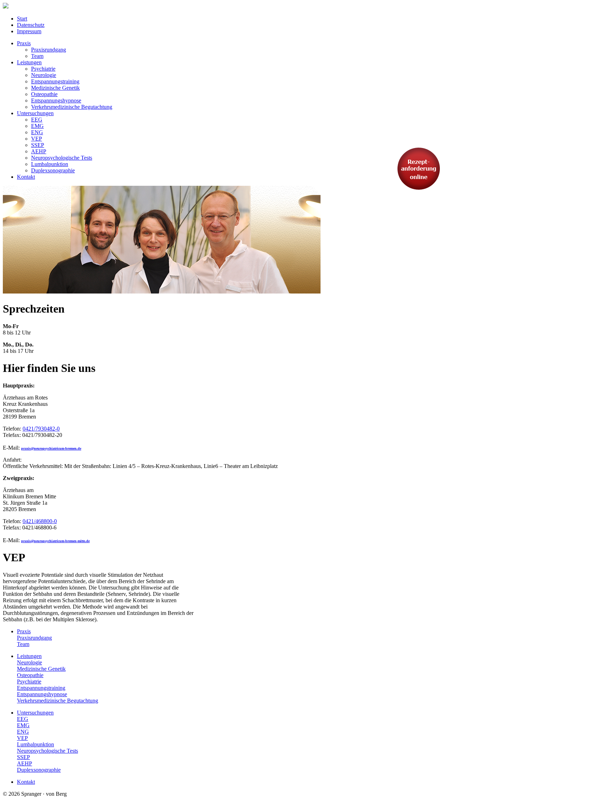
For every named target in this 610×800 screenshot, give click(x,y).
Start (22, 19)
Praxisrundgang (34, 638)
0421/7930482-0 (41, 429)
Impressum (29, 31)
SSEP (23, 757)
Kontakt (26, 782)
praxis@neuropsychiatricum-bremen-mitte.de (55, 541)
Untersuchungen (35, 713)
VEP (22, 738)
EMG (23, 725)
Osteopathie (30, 675)
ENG (23, 732)
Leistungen (29, 656)
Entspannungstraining (41, 688)
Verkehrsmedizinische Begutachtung (57, 701)
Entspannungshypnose (42, 694)
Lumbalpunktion (35, 744)
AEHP (24, 763)
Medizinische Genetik (41, 669)
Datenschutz (30, 25)
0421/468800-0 (40, 521)
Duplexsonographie (39, 770)
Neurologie (29, 662)
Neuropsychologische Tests (47, 751)
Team (23, 644)
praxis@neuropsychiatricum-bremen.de (51, 448)
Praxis (24, 631)
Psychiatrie (29, 681)
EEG (22, 719)
